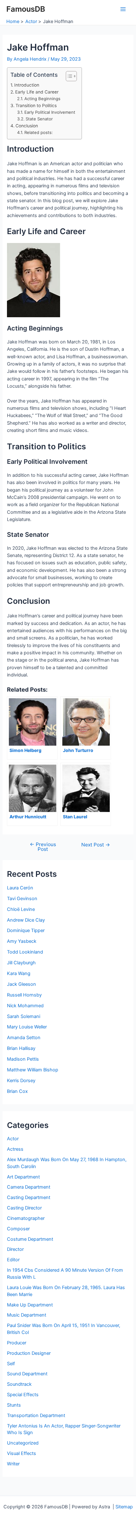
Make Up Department (30, 1305)
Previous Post (43, 847)
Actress (15, 1149)
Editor (13, 1260)
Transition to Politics (36, 105)
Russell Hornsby (24, 995)
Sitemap (124, 1507)
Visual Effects (21, 1453)
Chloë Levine (21, 909)
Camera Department (28, 1187)
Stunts (14, 1405)
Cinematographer (26, 1218)
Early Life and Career (37, 91)
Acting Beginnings (42, 98)
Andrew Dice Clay (26, 920)
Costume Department (30, 1239)
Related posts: (38, 132)
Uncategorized (23, 1443)
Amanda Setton (23, 1037)
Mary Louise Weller (27, 1027)
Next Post (95, 844)
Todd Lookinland (25, 952)
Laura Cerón (20, 888)
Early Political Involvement (49, 112)
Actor (13, 1139)
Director (15, 1249)
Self (11, 1363)
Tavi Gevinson (22, 898)
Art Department (23, 1177)
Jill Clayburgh (21, 963)
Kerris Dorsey (21, 1080)
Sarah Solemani (23, 1016)
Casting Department (28, 1197)
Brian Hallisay (21, 1048)
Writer (13, 1464)
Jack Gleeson (21, 984)
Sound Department (27, 1374)
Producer (16, 1343)
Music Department (26, 1315)
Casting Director (24, 1208)
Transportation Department (36, 1415)
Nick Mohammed (25, 1006)
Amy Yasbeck (21, 941)
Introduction (26, 85)
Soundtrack (19, 1384)
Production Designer (29, 1353)
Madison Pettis (23, 1059)
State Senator (39, 118)
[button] (68, 76)
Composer (18, 1229)
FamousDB (25, 9)
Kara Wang (18, 973)
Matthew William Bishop (32, 1070)
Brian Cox (17, 1091)
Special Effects (23, 1394)
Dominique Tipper (26, 930)
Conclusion (26, 125)
